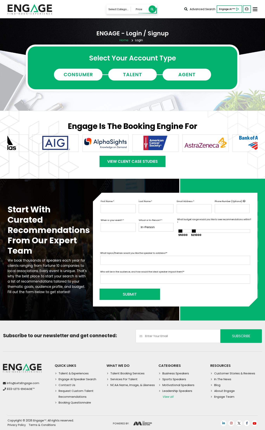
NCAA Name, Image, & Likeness (132, 385)
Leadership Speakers (177, 391)
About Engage (224, 391)
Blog (217, 385)
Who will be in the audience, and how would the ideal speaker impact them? (142, 271)
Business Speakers (175, 373)
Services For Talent (124, 379)
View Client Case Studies (132, 161)
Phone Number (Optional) (229, 201)
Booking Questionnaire (75, 402)
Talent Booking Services (127, 373)
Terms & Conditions (42, 425)
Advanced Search (202, 9)
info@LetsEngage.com (23, 383)
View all (167, 397)
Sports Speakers (174, 379)
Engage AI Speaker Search (77, 379)
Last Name (145, 201)
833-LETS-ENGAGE (21, 389)
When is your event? (112, 220)
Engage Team (224, 397)
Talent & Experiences (74, 373)
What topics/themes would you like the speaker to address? (133, 253)
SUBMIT (130, 294)
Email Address (185, 201)
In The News (222, 379)
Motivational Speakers (178, 385)
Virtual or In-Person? (150, 220)
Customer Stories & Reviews (234, 373)
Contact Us (67, 385)
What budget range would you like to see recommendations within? (214, 221)
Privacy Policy (17, 425)
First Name (107, 201)
